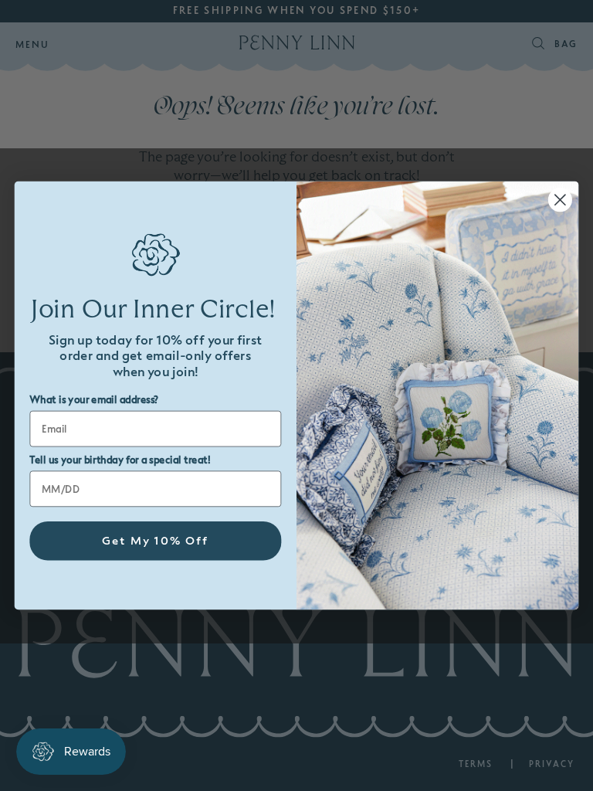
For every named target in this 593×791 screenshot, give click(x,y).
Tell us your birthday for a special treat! (119, 460)
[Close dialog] (560, 199)
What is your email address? (93, 400)
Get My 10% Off (155, 541)
